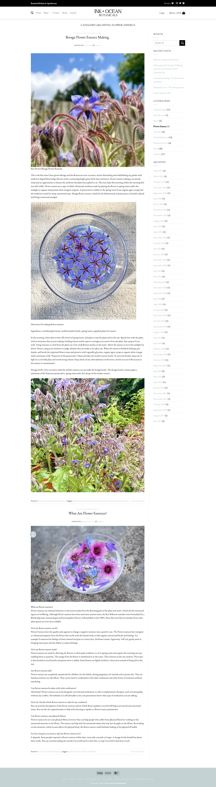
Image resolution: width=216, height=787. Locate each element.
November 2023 (160, 215)
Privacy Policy (107, 779)
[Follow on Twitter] (180, 3)
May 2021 (157, 276)
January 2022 (159, 254)
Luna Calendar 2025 (162, 92)
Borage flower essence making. (88, 37)
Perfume (157, 154)
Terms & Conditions (138, 779)
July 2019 (157, 337)
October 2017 (159, 404)
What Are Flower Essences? (88, 513)
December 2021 (160, 259)
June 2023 (157, 226)
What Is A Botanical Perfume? (166, 59)
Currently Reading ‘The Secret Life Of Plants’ (168, 79)
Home (38, 12)
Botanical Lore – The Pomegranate (168, 87)
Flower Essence (79, 33)
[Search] (32, 13)
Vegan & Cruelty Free (92, 779)
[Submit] (182, 43)
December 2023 (160, 209)
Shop (46, 12)
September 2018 (160, 365)
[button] (162, 13)
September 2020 (160, 293)
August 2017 (158, 415)
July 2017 (157, 421)
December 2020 (160, 287)
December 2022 (160, 237)
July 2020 (157, 298)
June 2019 (157, 343)
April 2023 (158, 231)
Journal (73, 12)
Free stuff (157, 131)
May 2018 (157, 376)
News (100, 33)
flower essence (88, 501)
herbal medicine (91, 33)
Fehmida (98, 45)
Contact (56, 12)
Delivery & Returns (121, 779)
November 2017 (160, 398)
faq (68, 751)
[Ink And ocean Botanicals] (108, 12)
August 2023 (158, 220)
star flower (110, 501)
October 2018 (159, 359)
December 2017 (160, 393)
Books (156, 120)
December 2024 (160, 187)
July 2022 (157, 248)
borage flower (77, 501)
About (64, 12)
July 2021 (157, 270)
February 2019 (159, 348)
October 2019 (159, 320)
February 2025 (159, 181)
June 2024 (157, 198)
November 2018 (160, 354)
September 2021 (160, 265)
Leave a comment (137, 501)
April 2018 (158, 382)
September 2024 (160, 193)
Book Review (159, 115)
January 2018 (159, 387)
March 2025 (158, 176)
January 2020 (159, 309)
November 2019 (160, 315)
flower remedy (99, 501)
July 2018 (157, 371)
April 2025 (158, 170)
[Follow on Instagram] (177, 3)
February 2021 (159, 282)
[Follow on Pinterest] (183, 3)
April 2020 (158, 304)
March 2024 (158, 204)
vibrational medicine (121, 501)
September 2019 (160, 326)
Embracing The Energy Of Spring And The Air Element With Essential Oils (168, 69)
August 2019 (158, 332)
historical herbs (160, 142)
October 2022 (159, 243)
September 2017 (160, 409)
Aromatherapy (159, 109)
